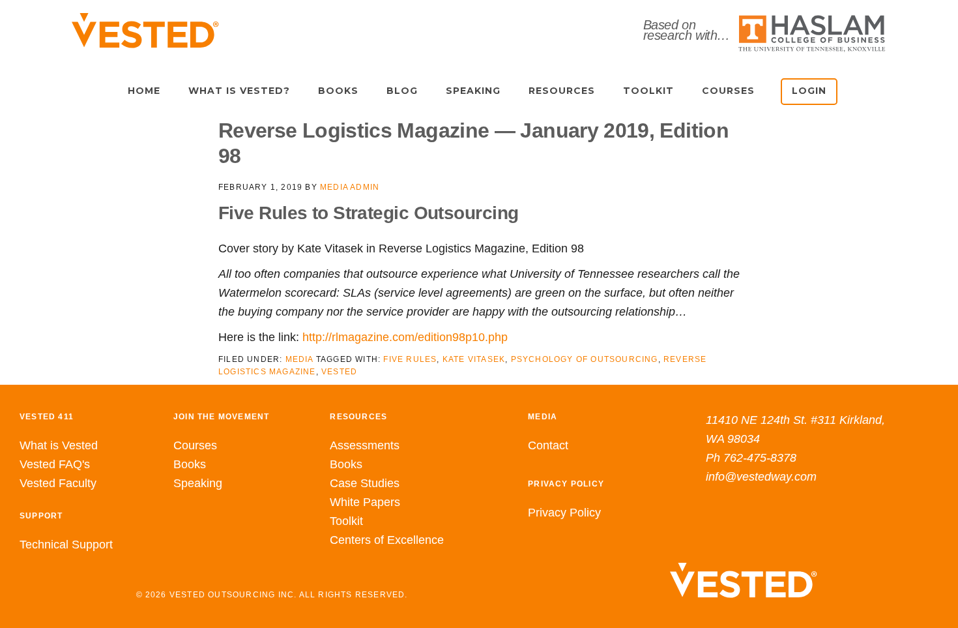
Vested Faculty (58, 483)
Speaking (197, 483)
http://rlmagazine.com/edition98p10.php (405, 337)
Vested (339, 371)
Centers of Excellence (387, 539)
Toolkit (346, 521)
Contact (548, 445)
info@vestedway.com (761, 476)
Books (189, 464)
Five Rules (410, 359)
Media (299, 359)
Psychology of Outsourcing (584, 359)
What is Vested (59, 445)
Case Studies (364, 483)
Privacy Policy (564, 512)
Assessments (364, 445)
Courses (195, 445)
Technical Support (66, 544)
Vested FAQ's (55, 464)
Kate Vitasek (474, 359)
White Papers (365, 502)
